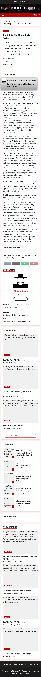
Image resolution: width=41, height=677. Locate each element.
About (3, 664)
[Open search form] (39, 15)
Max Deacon (11, 305)
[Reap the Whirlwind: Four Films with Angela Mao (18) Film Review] (20, 542)
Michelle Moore (9, 59)
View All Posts (20, 299)
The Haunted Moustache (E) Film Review (17, 590)
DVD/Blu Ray (8, 551)
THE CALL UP (13, 307)
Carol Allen (7, 362)
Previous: (14, 313)
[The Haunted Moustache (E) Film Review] (20, 576)
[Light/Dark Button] (35, 15)
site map (24, 664)
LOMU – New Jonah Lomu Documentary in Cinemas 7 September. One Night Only (9, 453)
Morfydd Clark (21, 305)
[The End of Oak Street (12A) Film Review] (20, 639)
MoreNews (16, 673)
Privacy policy (33, 664)
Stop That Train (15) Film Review (14, 360)
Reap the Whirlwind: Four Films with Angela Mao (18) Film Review (20, 557)
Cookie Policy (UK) (13, 664)
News (17, 448)
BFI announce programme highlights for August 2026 (9, 502)
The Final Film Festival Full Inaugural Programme (9, 478)
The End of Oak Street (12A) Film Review (17, 391)
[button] (3, 15)
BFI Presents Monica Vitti (9, 465)
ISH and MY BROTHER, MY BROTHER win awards (9, 490)
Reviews (5, 31)
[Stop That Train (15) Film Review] (20, 608)
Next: (16, 320)
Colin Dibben (7, 561)
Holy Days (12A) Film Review (13, 425)
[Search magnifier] (36, 435)
